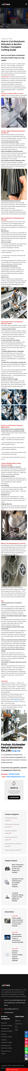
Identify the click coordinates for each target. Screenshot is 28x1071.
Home (12, 18)
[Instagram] (26, 1042)
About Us (17, 1021)
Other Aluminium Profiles (13, 850)
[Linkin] (26, 1036)
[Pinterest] (26, 1039)
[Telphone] (26, 1055)
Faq (16, 1027)
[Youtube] (26, 1045)
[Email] (26, 1058)
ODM (17, 699)
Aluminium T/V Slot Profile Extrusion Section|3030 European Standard (17, 882)
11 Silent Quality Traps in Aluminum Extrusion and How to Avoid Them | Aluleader (17, 922)
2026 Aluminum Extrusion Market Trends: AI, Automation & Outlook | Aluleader (17, 938)
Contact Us (18, 1024)
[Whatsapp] (26, 1049)
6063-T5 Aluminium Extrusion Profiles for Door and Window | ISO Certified (18, 868)
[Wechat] (26, 1052)
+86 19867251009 (8, 1012)
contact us (7, 770)
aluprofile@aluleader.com (11, 1009)
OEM (14, 699)
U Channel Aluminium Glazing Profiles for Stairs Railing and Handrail (17, 897)
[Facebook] (26, 1032)
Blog (16, 18)
